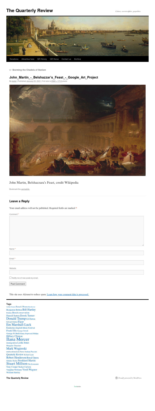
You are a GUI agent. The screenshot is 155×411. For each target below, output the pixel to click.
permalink (25, 189)
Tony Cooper (12, 366)
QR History (42, 58)
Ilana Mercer (17, 339)
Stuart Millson (16, 363)
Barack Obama (22, 306)
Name (12, 248)
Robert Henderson (16, 357)
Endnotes (10, 327)
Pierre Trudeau (25, 351)
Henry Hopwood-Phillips (29, 333)
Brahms (9, 313)
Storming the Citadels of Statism (27, 69)
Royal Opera (33, 357)
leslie (14, 81)
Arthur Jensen (10, 307)
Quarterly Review (14, 354)
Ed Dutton (30, 318)
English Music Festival (25, 327)
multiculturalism (13, 351)
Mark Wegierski (16, 348)
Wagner (33, 369)
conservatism (23, 312)
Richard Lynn (29, 355)
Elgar (21, 321)
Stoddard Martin (27, 360)
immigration (11, 342)
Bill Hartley (29, 309)
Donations (14, 58)
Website (12, 268)
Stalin (15, 360)
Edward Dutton (11, 322)
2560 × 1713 (56, 81)
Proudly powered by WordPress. (130, 378)
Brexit (15, 312)
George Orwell (22, 330)
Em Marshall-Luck (18, 324)
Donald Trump (16, 318)
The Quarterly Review (29, 10)
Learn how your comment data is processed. (68, 294)
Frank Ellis (11, 330)
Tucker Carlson (24, 366)
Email (12, 258)
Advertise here (27, 58)
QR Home (54, 58)
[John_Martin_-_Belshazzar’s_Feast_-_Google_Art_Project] (77, 130)
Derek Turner (27, 315)
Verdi (25, 369)
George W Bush (13, 333)
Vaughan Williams (14, 369)
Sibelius (9, 360)
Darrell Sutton (13, 315)
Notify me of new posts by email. (25, 278)
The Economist (33, 364)
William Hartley (13, 372)
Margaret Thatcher (13, 345)
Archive (77, 58)
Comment (14, 214)
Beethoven (31, 307)
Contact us (66, 58)
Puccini (34, 351)
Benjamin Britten (14, 309)
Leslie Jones (23, 342)
